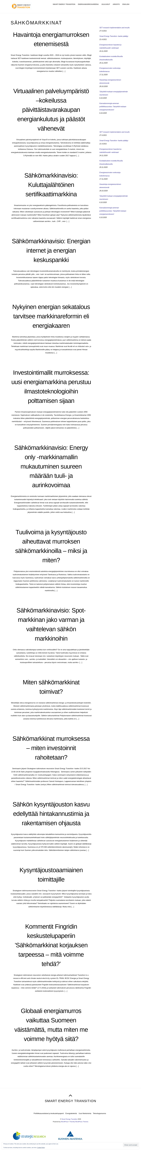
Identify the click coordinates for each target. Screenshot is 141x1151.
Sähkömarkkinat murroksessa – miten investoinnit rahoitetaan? (51, 748)
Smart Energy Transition (64, 4)
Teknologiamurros (99, 1113)
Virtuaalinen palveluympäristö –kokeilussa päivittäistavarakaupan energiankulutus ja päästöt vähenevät (51, 109)
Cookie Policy (41, 1147)
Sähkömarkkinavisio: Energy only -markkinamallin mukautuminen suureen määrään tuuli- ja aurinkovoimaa (51, 466)
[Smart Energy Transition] (21, 9)
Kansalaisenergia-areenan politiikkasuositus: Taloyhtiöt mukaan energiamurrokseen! (112, 107)
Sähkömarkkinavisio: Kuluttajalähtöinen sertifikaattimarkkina (51, 184)
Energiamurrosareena (88, 4)
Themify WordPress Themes (79, 1121)
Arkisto (116, 4)
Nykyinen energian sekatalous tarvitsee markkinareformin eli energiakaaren (51, 316)
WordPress (64, 1121)
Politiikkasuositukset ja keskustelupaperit (49, 1113)
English (125, 4)
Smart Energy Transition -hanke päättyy (113, 36)
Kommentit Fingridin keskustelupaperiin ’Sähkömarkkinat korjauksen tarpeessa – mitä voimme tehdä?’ (51, 945)
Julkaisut (105, 4)
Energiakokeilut (71, 1113)
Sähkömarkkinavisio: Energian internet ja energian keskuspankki (51, 250)
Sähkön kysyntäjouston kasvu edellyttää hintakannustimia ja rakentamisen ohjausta (51, 813)
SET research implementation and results (114, 28)
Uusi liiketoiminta (85, 1113)
